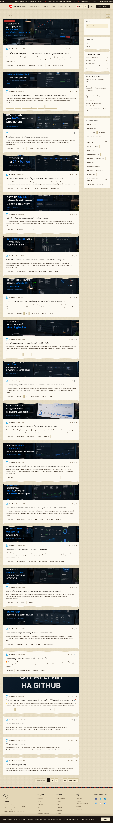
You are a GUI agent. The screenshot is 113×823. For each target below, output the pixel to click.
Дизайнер (10, 670)
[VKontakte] (105, 803)
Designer (31, 602)
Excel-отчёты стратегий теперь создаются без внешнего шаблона (31, 426)
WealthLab (90, 150)
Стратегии (44, 188)
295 (65, 780)
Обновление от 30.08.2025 (16, 764)
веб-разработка (58, 65)
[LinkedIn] (105, 798)
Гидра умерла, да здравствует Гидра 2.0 (95, 80)
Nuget (18, 148)
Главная (5, 16)
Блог (54, 6)
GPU (36, 519)
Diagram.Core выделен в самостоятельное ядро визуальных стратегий (33, 591)
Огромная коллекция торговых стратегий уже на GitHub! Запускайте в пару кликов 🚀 (41, 700)
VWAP (56, 271)
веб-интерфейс (42, 148)
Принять (105, 819)
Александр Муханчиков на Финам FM (96, 110)
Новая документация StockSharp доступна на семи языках (29, 632)
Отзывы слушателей (92, 57)
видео (43, 670)
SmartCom (91, 174)
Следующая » (73, 780)
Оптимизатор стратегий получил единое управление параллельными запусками (37, 466)
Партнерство (79, 809)
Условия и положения (81, 812)
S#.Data (100, 184)
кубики (35, 670)
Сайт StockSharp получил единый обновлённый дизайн (27, 218)
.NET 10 (30, 519)
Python (36, 188)
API (26, 313)
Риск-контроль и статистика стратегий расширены (26, 549)
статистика (43, 561)
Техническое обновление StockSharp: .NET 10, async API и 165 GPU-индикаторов (36, 507)
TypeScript (41, 65)
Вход (91, 6)
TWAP (50, 271)
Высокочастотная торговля (97, 179)
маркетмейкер (48, 709)
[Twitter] (100, 798)
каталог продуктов (30, 107)
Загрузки (59, 810)
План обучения (90, 60)
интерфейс (49, 229)
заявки (19, 355)
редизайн (32, 229)
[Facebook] (96, 798)
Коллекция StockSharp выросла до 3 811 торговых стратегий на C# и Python (35, 178)
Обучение (20, 644)
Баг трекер (89, 69)
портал (40, 229)
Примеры (100, 158)
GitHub (18, 107)
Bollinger (99, 170)
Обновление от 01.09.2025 (16, 744)
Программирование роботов (97, 141)
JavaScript (32, 65)
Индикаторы (21, 519)
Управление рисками (57, 561)
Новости (59, 807)
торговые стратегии (23, 670)
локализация (51, 107)
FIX (26, 396)
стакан (27, 355)
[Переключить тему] (85, 6)
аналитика (20, 436)
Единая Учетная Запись (93, 103)
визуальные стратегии (44, 602)
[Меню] (5, 6)
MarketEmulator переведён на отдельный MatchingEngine (27, 343)
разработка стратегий (54, 519)
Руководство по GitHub (93, 66)
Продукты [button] (34, 6)
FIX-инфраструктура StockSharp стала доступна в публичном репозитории (36, 384)
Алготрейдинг (21, 65)
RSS (108, 16)
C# (17, 188)
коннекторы (35, 313)
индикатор (37, 709)
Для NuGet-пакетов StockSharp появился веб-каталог (27, 137)
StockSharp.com (21, 229)
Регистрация (103, 6)
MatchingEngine (48, 355)
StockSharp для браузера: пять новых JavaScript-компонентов (37, 53)
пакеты (31, 148)
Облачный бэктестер (44, 813)
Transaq (90, 184)
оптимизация (33, 477)
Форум (88, 46)
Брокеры (19, 313)
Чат (70, 6)
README (41, 107)
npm (49, 65)
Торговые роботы (94, 166)
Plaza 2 (90, 162)
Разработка (62, 6)
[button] (79, 6)
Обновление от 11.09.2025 (15, 723)
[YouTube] (100, 803)
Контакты (78, 806)
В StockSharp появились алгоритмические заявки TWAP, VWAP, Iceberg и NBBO (37, 259)
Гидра (39, 801)
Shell (39, 807)
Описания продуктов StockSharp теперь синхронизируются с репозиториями (36, 95)
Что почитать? (90, 63)
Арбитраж (10, 709)
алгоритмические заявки (37, 271)
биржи (44, 313)
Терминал (40, 804)
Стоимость (46, 6)
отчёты (46, 436)
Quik (90, 170)
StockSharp (10, 65)
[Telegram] (96, 803)
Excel (39, 436)
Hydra (102, 132)
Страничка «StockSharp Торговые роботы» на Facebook (96, 97)
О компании (78, 798)
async (42, 519)
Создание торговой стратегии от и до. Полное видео (26, 658)
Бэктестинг (55, 188)
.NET (24, 148)
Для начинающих (94, 137)
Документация (48, 644)
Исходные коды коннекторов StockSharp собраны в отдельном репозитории (35, 301)
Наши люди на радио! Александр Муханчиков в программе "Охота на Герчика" (96, 89)
